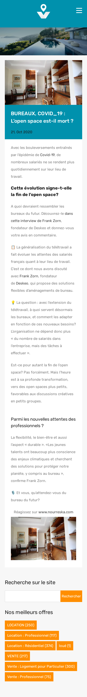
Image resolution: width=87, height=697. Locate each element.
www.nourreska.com (55, 512)
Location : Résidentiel (30, 646)
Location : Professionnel (32, 635)
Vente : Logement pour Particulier (41, 666)
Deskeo (22, 283)
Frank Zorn (29, 276)
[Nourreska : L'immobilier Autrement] (43, 17)
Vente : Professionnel (29, 677)
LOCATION (20, 625)
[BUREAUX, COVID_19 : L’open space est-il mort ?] (43, 82)
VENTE (17, 656)
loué (65, 646)
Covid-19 (47, 155)
